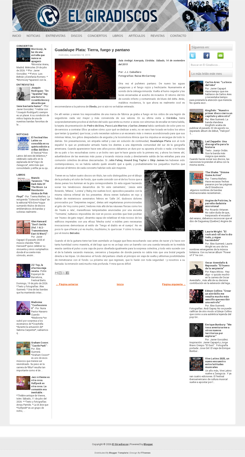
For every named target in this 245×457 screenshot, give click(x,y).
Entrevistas (55, 35)
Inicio (16, 35)
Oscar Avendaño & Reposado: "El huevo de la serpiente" (217, 265)
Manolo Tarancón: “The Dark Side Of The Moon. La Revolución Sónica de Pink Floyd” (32, 187)
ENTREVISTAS (25, 84)
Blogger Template (118, 453)
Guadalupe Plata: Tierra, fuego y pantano (92, 50)
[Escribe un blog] (60, 273)
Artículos (137, 35)
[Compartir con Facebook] (67, 273)
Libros (118, 35)
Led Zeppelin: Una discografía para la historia (217, 144)
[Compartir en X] (64, 273)
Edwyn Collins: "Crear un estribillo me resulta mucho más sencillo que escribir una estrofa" (218, 296)
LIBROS (20, 174)
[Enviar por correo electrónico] (56, 273)
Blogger (148, 444)
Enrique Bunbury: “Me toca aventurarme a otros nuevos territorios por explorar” (218, 330)
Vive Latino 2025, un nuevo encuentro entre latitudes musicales (217, 363)
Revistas (158, 35)
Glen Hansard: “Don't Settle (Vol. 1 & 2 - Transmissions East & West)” (39, 227)
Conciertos (97, 35)
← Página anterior (67, 284)
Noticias (33, 35)
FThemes (145, 453)
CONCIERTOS (24, 45)
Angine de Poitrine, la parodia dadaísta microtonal (218, 203)
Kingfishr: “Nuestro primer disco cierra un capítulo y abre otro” (218, 113)
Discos (76, 35)
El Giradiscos (120, 444)
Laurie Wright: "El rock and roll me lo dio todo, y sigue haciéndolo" (218, 236)
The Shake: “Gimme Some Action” (217, 174)
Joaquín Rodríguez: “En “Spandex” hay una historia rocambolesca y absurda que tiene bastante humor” (32, 97)
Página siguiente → (174, 284)
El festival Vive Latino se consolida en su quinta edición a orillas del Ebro (40, 143)
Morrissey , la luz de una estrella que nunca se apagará (38, 55)
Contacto (178, 35)
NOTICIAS (22, 134)
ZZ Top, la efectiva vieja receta (38, 268)
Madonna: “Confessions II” (39, 305)
